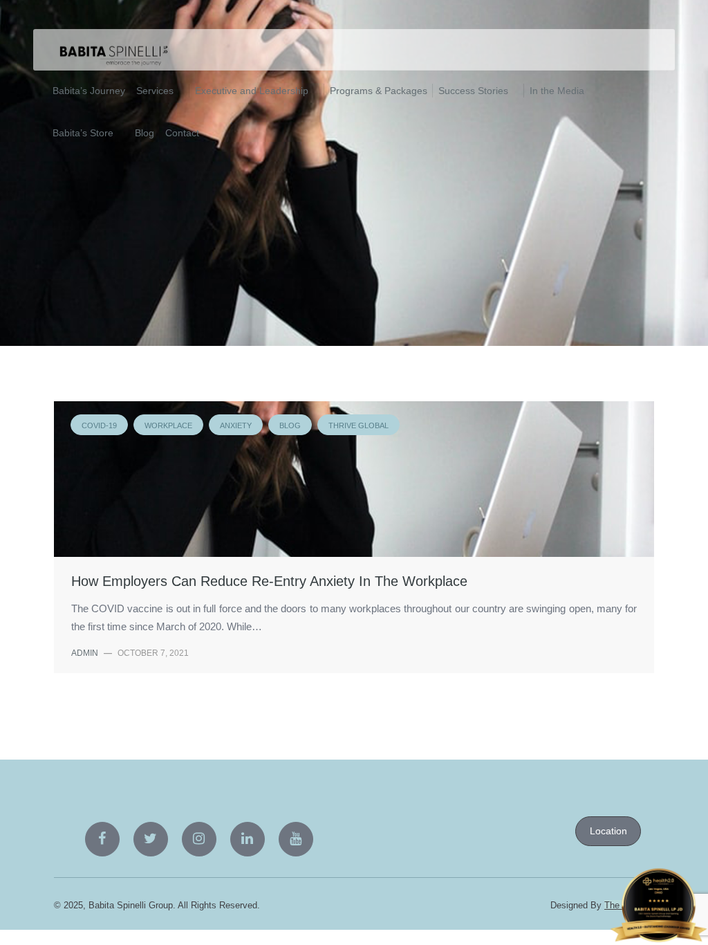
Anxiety (214, 187)
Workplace (149, 187)
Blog (265, 187)
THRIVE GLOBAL (331, 187)
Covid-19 (82, 187)
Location (608, 830)
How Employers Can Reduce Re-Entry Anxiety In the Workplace (269, 581)
